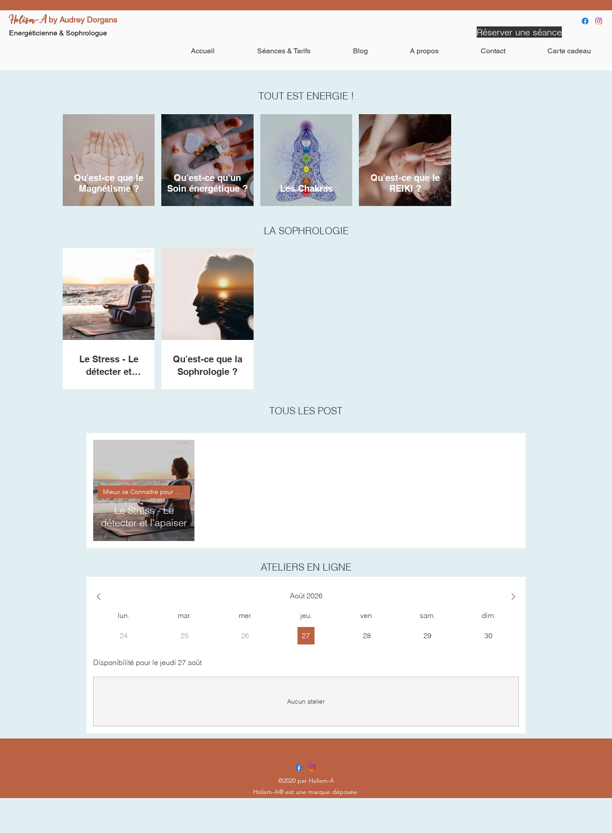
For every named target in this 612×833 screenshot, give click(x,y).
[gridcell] (306, 635)
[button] (284, 51)
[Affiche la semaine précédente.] (98, 596)
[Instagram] (598, 21)
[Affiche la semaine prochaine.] (513, 596)
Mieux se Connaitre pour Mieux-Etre (146, 492)
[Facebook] (585, 21)
